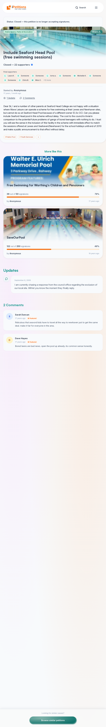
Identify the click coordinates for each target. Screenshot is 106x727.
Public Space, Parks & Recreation (18, 32)
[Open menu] (96, 8)
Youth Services (26, 137)
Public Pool (10, 137)
